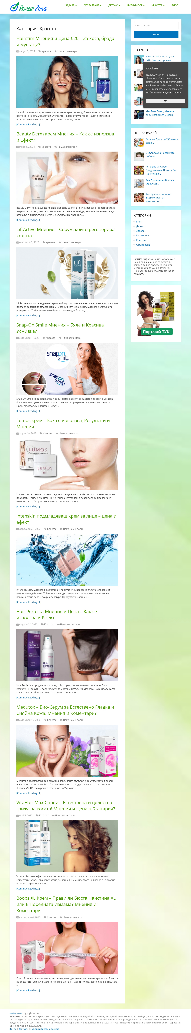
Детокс (113, 5)
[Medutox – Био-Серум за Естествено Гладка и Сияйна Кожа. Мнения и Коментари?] (67, 751)
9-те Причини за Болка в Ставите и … (160, 182)
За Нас (13, 1028)
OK (165, 101)
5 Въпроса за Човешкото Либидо (160, 154)
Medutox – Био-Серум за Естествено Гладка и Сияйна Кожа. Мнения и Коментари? (65, 710)
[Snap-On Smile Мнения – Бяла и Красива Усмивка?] (67, 369)
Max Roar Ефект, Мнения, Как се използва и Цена (160, 113)
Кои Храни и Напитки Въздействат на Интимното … (158, 197)
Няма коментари (67, 51)
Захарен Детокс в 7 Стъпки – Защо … (162, 141)
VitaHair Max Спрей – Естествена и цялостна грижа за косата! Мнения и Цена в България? (65, 805)
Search (156, 34)
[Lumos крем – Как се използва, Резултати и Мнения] (67, 464)
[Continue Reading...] (28, 124)
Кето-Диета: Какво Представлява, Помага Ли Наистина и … (161, 170)
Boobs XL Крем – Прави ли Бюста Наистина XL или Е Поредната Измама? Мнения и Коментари (66, 904)
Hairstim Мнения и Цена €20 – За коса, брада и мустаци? (160, 60)
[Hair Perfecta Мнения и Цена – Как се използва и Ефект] (67, 655)
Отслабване (91, 5)
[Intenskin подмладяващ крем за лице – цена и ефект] (67, 560)
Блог (175, 5)
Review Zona (16, 1013)
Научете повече (172, 92)
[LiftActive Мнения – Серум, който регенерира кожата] (67, 273)
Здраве (70, 5)
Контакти (23, 1028)
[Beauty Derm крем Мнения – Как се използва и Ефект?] (67, 178)
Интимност (134, 5)
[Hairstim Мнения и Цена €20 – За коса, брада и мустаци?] (67, 82)
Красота (157, 5)
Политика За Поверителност (44, 1028)
